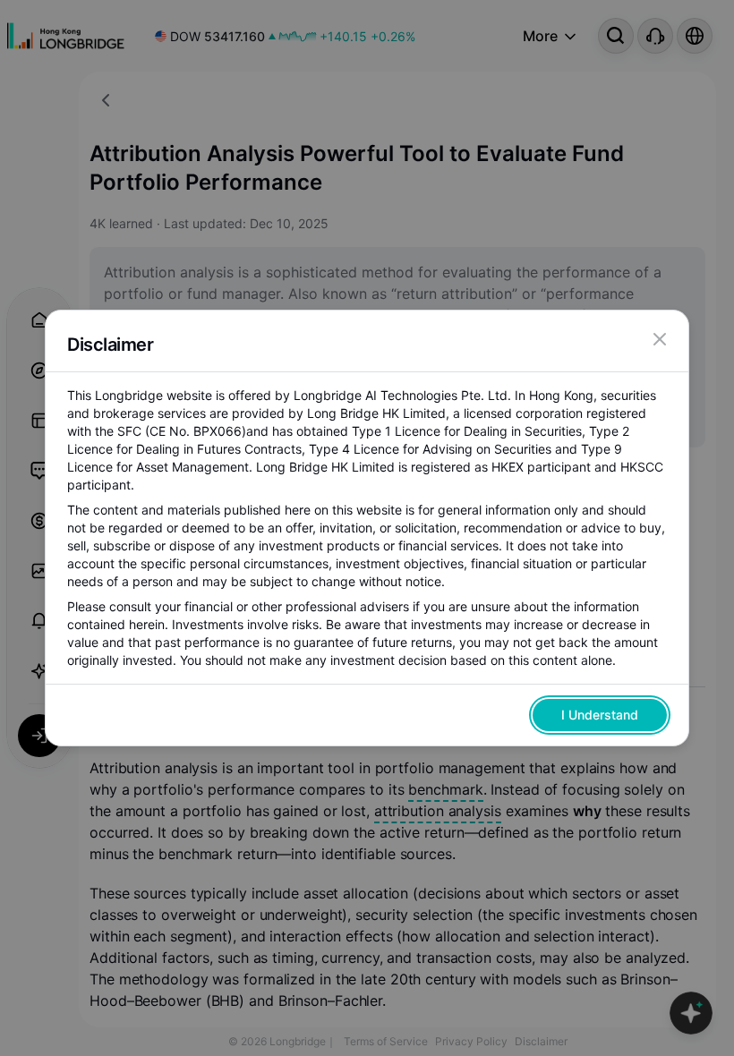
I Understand (599, 714)
